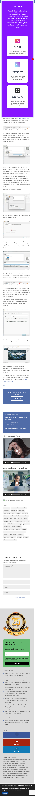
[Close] (33, 59)
